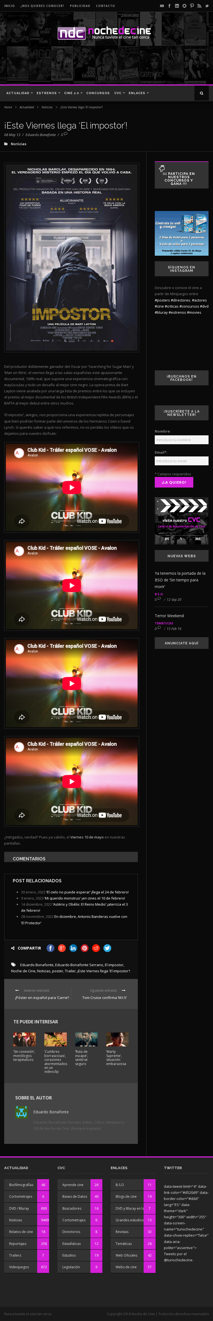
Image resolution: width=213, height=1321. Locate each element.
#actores (199, 300)
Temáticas (164, 623)
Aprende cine (72, 1184)
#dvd (204, 306)
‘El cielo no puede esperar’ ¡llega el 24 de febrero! (87, 892)
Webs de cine (126, 1267)
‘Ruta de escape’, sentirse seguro (81, 1057)
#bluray (161, 312)
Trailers (15, 1255)
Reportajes (17, 1243)
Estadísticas (71, 1243)
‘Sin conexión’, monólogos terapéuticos (24, 1055)
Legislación (71, 1267)
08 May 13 (12, 134)
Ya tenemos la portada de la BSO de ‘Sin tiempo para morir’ (180, 580)
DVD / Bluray (19, 1208)
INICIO (9, 6)
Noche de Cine (23, 970)
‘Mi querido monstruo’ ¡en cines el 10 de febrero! (84, 898)
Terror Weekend (169, 615)
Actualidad (17, 93)
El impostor (114, 964)
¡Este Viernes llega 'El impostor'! (103, 970)
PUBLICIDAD (80, 6)
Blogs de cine (126, 1196)
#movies (194, 312)
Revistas (122, 1231)
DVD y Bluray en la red (133, 1208)
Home (8, 107)
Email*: (161, 452)
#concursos (189, 306)
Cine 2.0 (71, 93)
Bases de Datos (74, 1196)
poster (57, 970)
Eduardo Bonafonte (41, 134)
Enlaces (137, 93)
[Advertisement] (80, 65)
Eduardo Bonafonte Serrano (79, 964)
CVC (117, 93)
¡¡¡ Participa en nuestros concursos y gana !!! (179, 179)
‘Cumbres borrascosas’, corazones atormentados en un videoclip (55, 1061)
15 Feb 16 (174, 628)
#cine (159, 306)
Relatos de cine (21, 1231)
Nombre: (163, 431)
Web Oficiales (126, 1255)
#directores (180, 300)
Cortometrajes (20, 1196)
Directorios (71, 1231)
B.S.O (159, 594)
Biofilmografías (21, 1184)
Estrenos (47, 93)
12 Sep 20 (174, 599)
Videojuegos (19, 1267)
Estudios (69, 1255)
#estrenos (177, 312)
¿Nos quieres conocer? (42, 6)
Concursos (98, 93)
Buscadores (71, 1208)
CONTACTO (105, 6)
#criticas (172, 306)
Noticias (47, 107)
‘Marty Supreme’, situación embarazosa (116, 1057)
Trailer (70, 970)
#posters (162, 300)
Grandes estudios (130, 1220)
